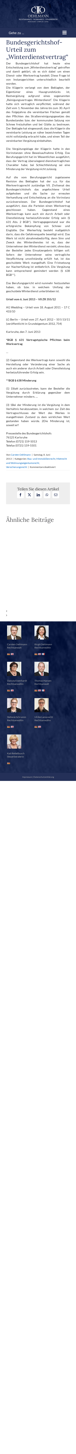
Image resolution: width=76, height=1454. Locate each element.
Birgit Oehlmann (43, 644)
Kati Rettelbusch (16, 753)
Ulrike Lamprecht (43, 717)
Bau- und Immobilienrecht (41, 458)
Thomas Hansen (42, 680)
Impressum (27, 777)
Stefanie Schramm (16, 717)
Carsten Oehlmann (21, 454)
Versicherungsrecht (16, 467)
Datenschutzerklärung (43, 777)
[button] (38, 611)
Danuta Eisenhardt (17, 680)
